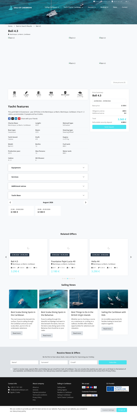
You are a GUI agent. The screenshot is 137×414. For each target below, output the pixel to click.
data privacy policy (19, 411)
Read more (17, 333)
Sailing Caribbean (51, 7)
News (115, 7)
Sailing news (61, 387)
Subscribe (112, 362)
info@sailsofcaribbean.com (102, 1)
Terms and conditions (40, 395)
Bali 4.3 (38, 26)
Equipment (16, 168)
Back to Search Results (24, 26)
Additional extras (18, 186)
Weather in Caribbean (64, 392)
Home (10, 26)
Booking (103, 7)
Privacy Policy (110, 371)
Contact (124, 7)
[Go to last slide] (10, 202)
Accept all (121, 410)
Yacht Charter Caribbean (72, 7)
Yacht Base (16, 195)
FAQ (34, 400)
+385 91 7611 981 (117, 1)
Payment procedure (39, 392)
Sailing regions (62, 390)
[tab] (62, 278)
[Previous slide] (6, 257)
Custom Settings (108, 410)
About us (36, 387)
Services (91, 7)
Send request (109, 127)
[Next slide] (85, 202)
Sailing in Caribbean (63, 395)
